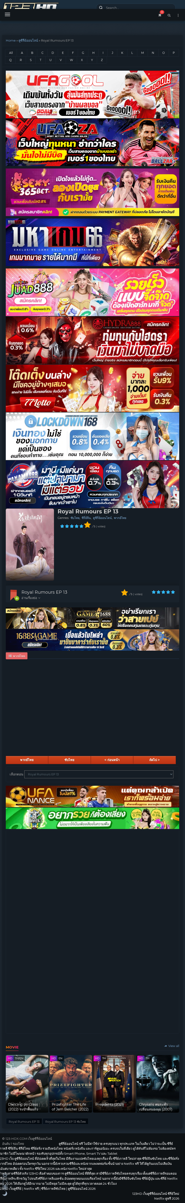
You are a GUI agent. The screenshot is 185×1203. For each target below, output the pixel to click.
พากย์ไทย (120, 518)
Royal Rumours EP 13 (44, 592)
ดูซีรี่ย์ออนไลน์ (28, 40)
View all (173, 1046)
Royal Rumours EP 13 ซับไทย (65, 1121)
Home (11, 40)
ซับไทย (75, 518)
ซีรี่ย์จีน (86, 518)
